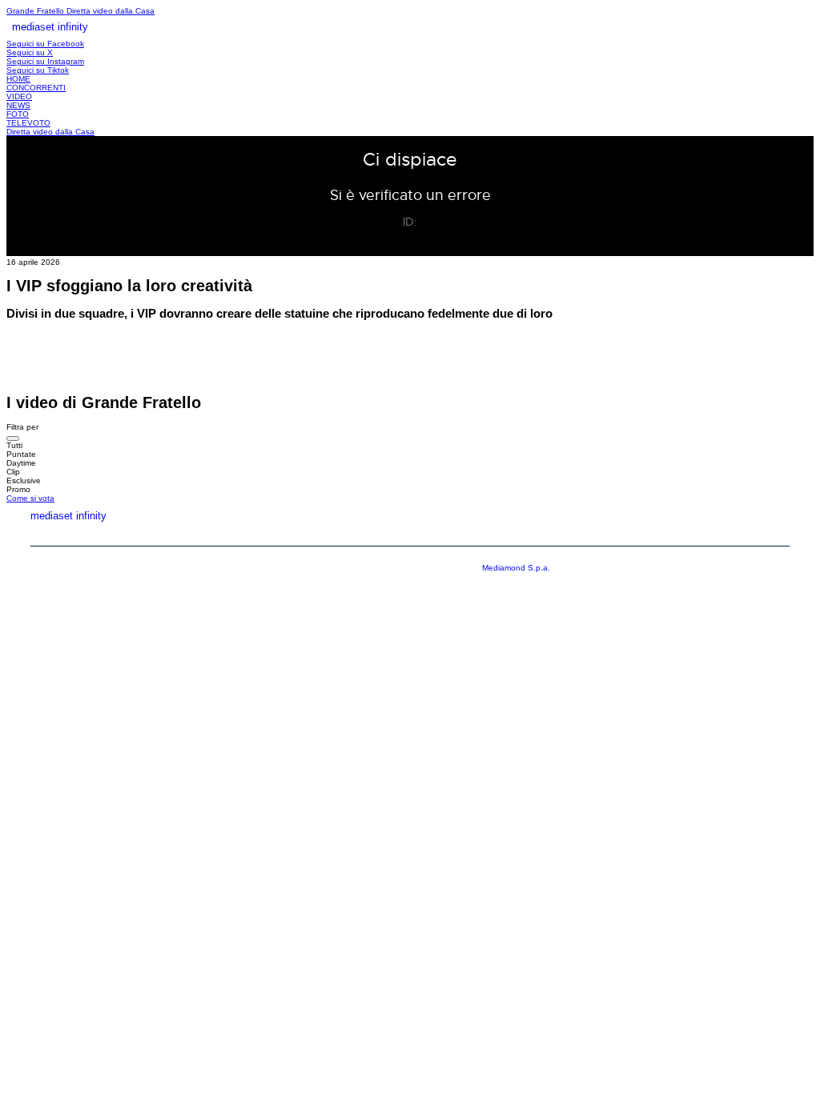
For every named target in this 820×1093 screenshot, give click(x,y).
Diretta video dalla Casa (110, 10)
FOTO (17, 114)
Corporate (604, 533)
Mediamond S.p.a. (516, 567)
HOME (18, 78)
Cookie (771, 533)
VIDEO (19, 96)
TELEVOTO (28, 122)
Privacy (693, 533)
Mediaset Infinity (490, 533)
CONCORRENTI (36, 87)
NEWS (18, 105)
